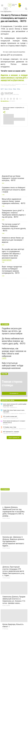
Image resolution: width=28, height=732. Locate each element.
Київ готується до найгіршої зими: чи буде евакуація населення (12, 365)
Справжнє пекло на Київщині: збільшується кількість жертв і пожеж (13, 189)
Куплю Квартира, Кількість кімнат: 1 (12, 625)
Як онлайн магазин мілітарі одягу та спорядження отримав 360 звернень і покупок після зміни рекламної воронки (13, 253)
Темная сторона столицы (12, 383)
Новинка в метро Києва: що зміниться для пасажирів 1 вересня (13, 240)
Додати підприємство (14, 437)
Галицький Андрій (9, 93)
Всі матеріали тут (14, 393)
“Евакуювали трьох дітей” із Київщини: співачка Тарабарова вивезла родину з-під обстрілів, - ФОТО (14, 213)
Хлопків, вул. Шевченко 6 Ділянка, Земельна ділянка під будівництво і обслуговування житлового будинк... (13, 541)
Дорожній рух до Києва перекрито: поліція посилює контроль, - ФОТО (13, 178)
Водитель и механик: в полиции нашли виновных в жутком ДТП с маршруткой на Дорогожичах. (14, 77)
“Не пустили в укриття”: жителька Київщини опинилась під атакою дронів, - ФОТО (14, 227)
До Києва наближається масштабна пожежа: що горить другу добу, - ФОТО (13, 341)
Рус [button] (6, 8)
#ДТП (2, 89)
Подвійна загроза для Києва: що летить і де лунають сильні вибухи (12, 331)
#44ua (18, 89)
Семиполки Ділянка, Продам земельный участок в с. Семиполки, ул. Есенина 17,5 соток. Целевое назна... (13, 600)
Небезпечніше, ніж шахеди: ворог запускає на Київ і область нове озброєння (14, 352)
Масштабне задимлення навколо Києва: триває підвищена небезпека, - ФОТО (13, 201)
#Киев (14, 89)
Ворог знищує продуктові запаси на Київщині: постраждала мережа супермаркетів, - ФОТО (12, 270)
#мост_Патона (8, 89)
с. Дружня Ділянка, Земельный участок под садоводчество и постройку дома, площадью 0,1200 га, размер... (13, 511)
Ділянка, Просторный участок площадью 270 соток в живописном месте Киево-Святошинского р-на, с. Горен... (13, 571)
